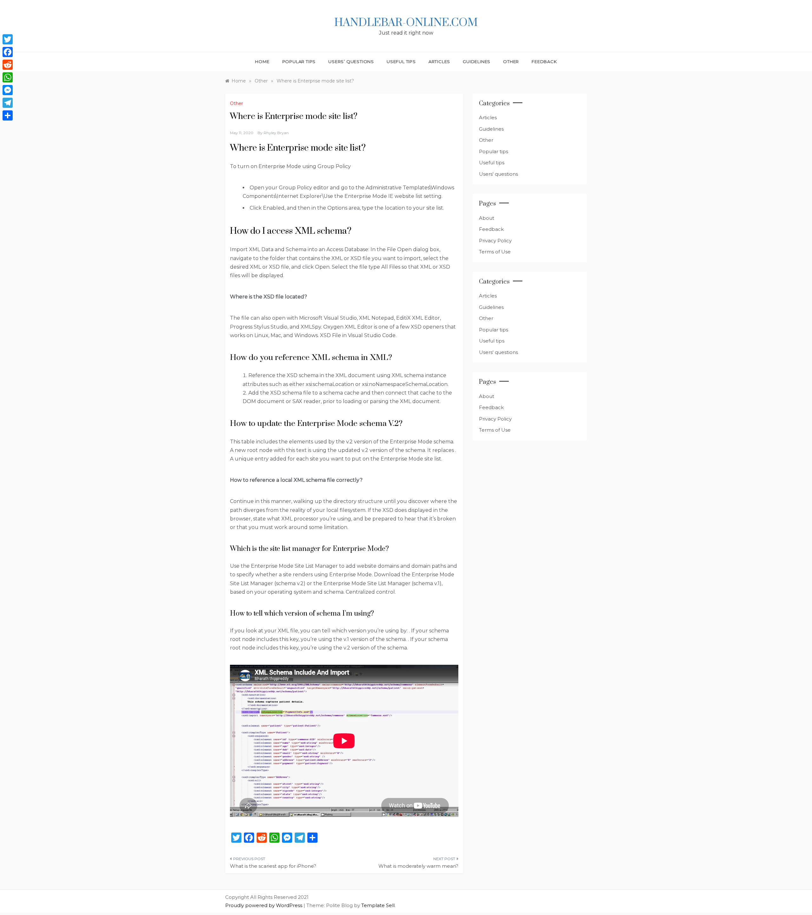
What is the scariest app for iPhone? (273, 866)
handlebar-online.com (406, 23)
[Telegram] (7, 102)
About (486, 218)
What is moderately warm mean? (418, 866)
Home (262, 61)
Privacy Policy (495, 241)
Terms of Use (495, 252)
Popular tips (299, 61)
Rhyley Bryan (276, 132)
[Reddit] (7, 64)
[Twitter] (7, 39)
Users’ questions (351, 61)
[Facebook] (7, 52)
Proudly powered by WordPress (264, 905)
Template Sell (378, 905)
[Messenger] (7, 90)
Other (511, 61)
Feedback (544, 61)
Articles (439, 61)
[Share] (7, 115)
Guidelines (476, 61)
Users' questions (498, 174)
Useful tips (401, 61)
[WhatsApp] (7, 77)
